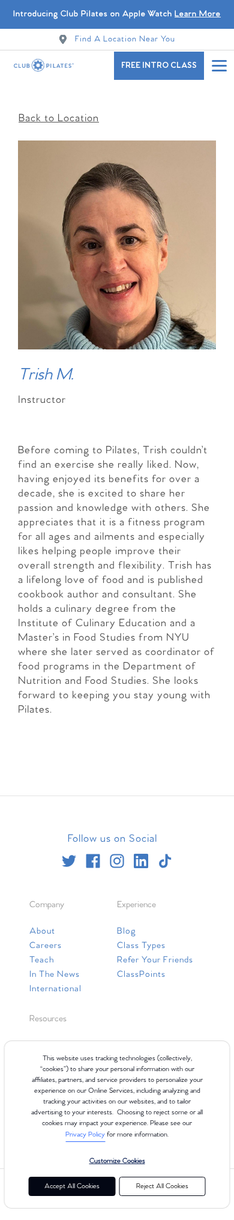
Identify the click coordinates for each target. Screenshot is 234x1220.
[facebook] (93, 861)
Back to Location (59, 118)
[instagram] (117, 861)
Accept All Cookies (72, 1186)
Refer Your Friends (155, 960)
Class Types (141, 945)
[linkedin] (141, 861)
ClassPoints (141, 974)
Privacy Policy (85, 1135)
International (55, 988)
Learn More (198, 14)
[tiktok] (165, 861)
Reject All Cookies (162, 1186)
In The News (54, 974)
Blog (126, 931)
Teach (41, 960)
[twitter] (69, 861)
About (42, 931)
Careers (45, 945)
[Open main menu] (219, 65)
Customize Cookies (117, 1161)
